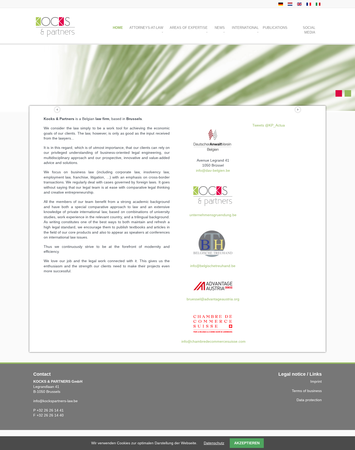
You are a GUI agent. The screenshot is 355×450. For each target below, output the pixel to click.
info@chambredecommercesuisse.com (213, 341)
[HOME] (280, 4)
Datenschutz (214, 443)
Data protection (309, 400)
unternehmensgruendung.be (212, 215)
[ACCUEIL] (308, 4)
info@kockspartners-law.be (55, 401)
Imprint (316, 381)
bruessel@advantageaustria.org (213, 299)
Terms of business (307, 391)
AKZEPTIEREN (247, 443)
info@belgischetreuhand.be (212, 266)
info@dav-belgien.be (213, 170)
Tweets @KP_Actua (268, 125)
